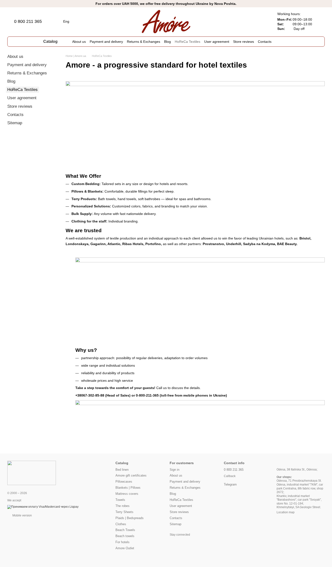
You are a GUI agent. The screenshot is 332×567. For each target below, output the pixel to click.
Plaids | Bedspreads (129, 518)
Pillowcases (123, 481)
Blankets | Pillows (127, 487)
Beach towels (124, 536)
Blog (167, 42)
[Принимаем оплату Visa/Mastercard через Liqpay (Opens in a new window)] (43, 506)
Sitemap (14, 123)
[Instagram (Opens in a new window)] (291, 42)
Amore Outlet (124, 548)
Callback (230, 476)
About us (79, 42)
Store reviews (243, 42)
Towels (120, 500)
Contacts (264, 42)
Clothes (120, 524)
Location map (286, 512)
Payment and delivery (106, 42)
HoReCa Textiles (187, 42)
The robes (122, 506)
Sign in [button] (174, 469)
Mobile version (22, 515)
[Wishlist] (250, 21)
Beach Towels (125, 530)
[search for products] (280, 41)
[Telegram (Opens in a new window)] (297, 42)
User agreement (216, 42)
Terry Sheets (124, 512)
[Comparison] (237, 21)
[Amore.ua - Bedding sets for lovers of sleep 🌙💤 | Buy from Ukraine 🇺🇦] (31, 473)
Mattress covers (126, 494)
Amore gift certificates (131, 475)
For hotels (122, 542)
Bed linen (122, 469)
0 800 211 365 (28, 21)
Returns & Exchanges (143, 42)
